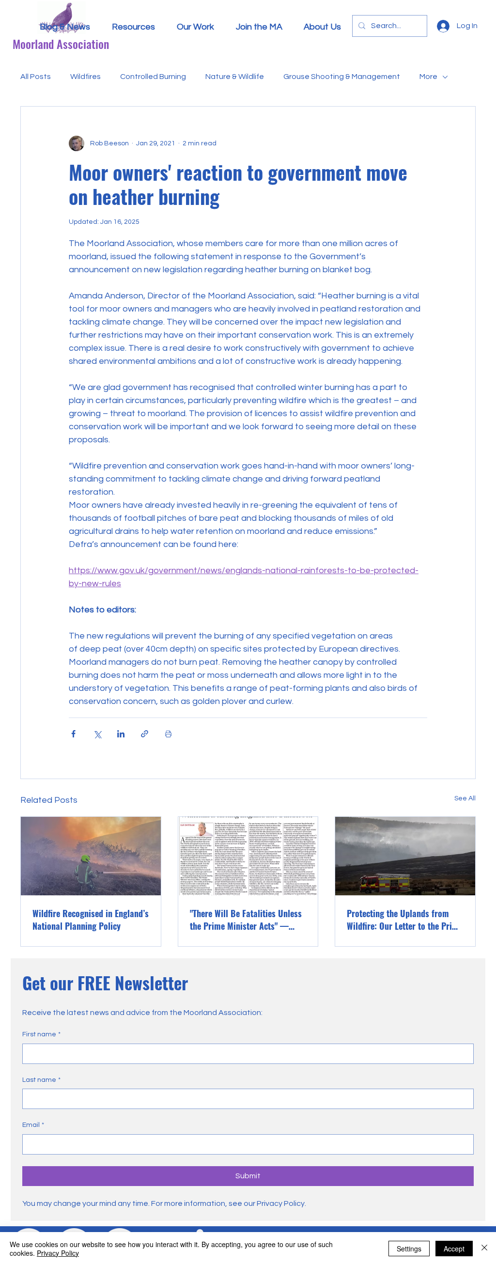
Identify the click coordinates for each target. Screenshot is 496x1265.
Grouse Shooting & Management (341, 76)
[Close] (484, 1248)
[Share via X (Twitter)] (97, 733)
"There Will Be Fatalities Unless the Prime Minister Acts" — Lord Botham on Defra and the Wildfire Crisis (246, 919)
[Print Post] (168, 733)
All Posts (35, 76)
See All (465, 798)
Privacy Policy (58, 1253)
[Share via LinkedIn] (120, 733)
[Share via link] (144, 733)
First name (41, 1034)
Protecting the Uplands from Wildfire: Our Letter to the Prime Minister (405, 919)
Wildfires (85, 76)
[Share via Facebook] (73, 733)
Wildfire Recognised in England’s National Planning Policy (90, 919)
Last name (41, 1080)
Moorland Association (61, 43)
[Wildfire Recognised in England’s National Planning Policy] (91, 856)
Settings (409, 1248)
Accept (454, 1248)
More (428, 76)
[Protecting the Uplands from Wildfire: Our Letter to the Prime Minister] (405, 856)
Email (33, 1125)
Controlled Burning (153, 76)
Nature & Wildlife (234, 76)
